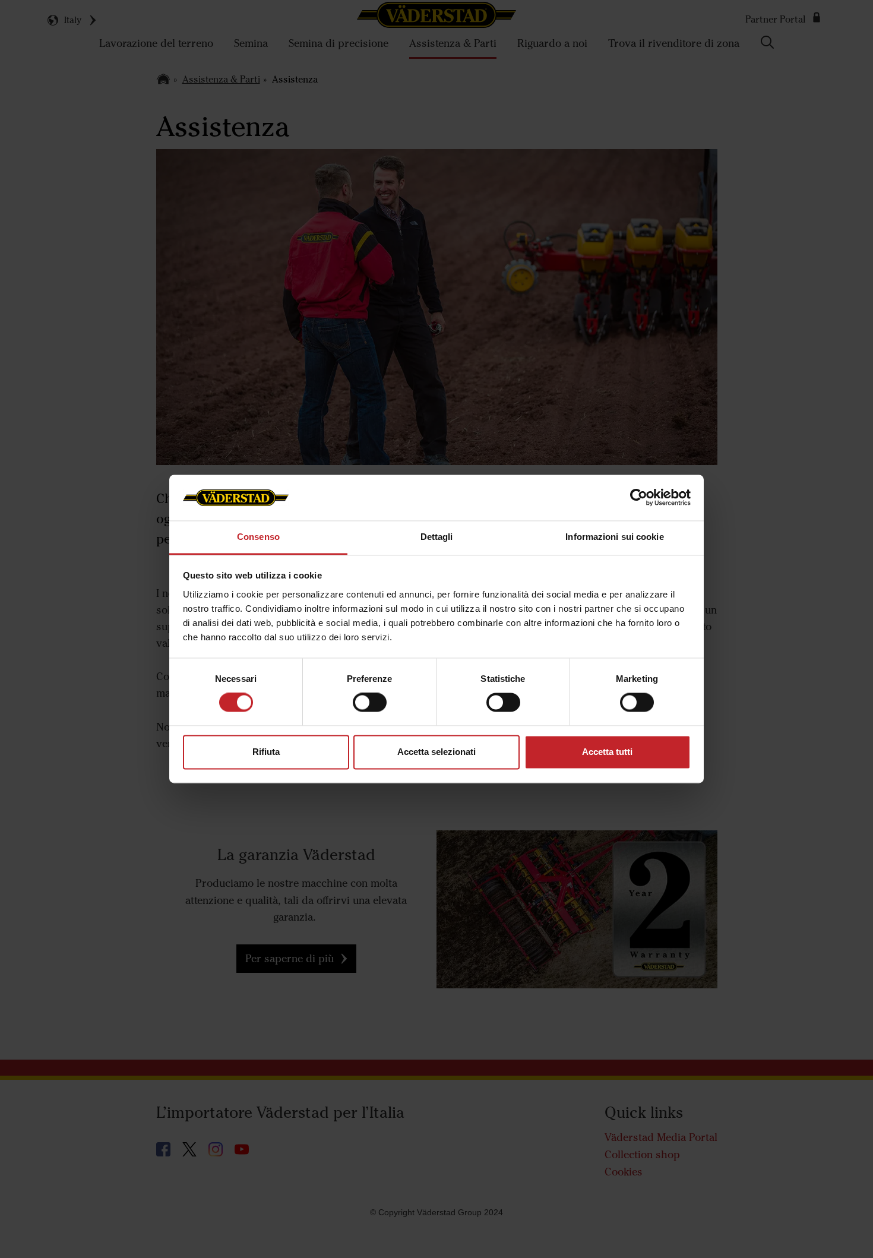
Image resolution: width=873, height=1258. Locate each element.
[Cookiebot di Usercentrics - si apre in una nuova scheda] (639, 498)
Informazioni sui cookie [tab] (614, 537)
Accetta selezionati (436, 752)
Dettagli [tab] (436, 537)
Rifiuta (266, 752)
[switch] (370, 712)
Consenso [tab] (258, 537)
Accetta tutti (607, 752)
